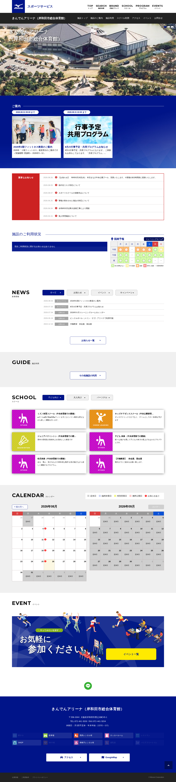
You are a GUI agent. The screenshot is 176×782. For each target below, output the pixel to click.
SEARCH (101, 6)
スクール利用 (123, 18)
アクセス (136, 18)
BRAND (114, 6)
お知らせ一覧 (88, 340)
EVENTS (157, 6)
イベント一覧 (131, 654)
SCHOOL (127, 6)
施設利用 (110, 18)
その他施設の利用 (88, 375)
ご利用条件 (25, 777)
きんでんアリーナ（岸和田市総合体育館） (39, 18)
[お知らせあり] (45, 529)
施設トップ (82, 18)
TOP (90, 6)
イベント (147, 18)
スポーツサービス (40, 6)
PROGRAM (143, 6)
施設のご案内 (96, 18)
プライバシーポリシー (40, 777)
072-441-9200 (81, 721)
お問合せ (158, 18)
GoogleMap (111, 757)
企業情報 (15, 777)
